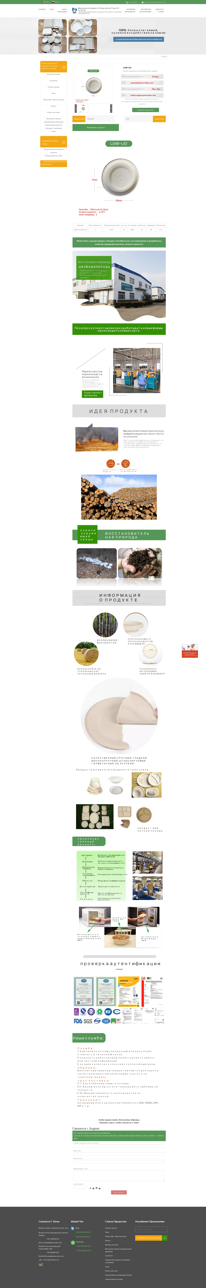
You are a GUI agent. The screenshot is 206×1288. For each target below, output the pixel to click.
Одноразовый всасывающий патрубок (54, 149)
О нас (51, 9)
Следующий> (159, 119)
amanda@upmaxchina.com (142, 83)
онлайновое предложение (149, 1238)
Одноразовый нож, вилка (53, 156)
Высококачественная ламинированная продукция (53, 119)
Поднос (53, 106)
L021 (127, 119)
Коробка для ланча (53, 74)
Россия (56, 2)
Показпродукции (62, 11)
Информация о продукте (96, 127)
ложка (54, 131)
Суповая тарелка (53, 87)
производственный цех (129, 11)
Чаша (54, 93)
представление (119, 1192)
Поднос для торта (53, 112)
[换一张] (95, 1187)
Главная (42, 9)
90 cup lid (90, 119)
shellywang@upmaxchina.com (143, 95)
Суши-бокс (54, 80)
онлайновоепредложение (145, 11)
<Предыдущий (78, 119)
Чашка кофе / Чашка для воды (53, 99)
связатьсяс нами (159, 11)
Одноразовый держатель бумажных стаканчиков (53, 125)
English (45, 2)
